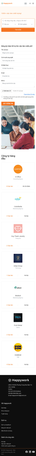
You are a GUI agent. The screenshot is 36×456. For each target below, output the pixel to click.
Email (2, 73)
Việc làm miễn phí (6, 443)
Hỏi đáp (3, 441)
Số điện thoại (4, 65)
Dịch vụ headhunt (6, 425)
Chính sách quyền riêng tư (8, 446)
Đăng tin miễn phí (6, 427)
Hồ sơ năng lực (5, 411)
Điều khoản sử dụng (6, 430)
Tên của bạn (4, 49)
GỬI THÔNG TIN (8, 103)
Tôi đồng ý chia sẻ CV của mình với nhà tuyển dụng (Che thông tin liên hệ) (18, 97)
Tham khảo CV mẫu (29, 94)
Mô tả (2, 80)
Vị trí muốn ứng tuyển (7, 57)
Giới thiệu (3, 408)
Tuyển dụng (4, 414)
